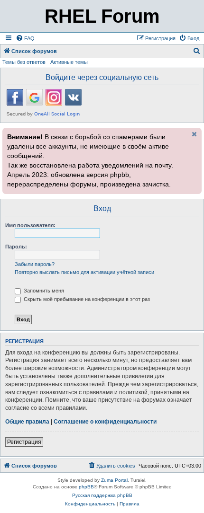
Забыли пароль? (35, 264)
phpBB (86, 486)
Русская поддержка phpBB (102, 495)
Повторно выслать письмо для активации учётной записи (84, 272)
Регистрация (24, 442)
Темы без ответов (24, 62)
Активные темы (69, 62)
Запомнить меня (43, 290)
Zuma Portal (114, 480)
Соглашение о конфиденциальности (105, 421)
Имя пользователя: (30, 225)
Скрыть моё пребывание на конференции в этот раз (86, 299)
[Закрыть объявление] (193, 134)
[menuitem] (25, 38)
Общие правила (27, 421)
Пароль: (16, 246)
